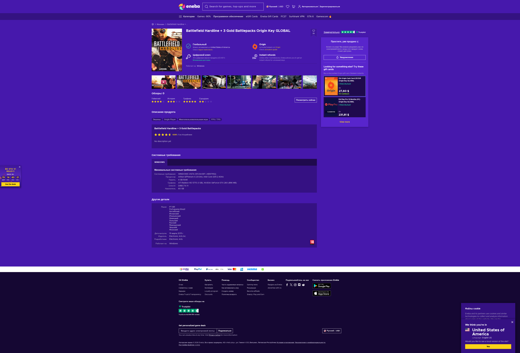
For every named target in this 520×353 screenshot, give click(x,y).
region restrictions (205, 50)
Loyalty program (211, 291)
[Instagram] (295, 284)
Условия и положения (285, 342)
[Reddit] (303, 284)
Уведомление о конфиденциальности (310, 342)
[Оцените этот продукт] (163, 135)
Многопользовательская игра (193, 120)
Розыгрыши (251, 288)
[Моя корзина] (294, 6)
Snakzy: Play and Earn (255, 294)
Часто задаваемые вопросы (232, 284)
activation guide (271, 49)
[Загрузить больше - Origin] (255, 46)
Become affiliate (253, 291)
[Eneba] (189, 6)
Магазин (160, 24)
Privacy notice (214, 335)
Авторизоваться (310, 7)
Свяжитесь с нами (186, 288)
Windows (173, 244)
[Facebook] (287, 284)
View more (345, 122)
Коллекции (209, 288)
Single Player (170, 120)
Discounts (208, 294)
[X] (291, 284)
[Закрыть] (512, 322)
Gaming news (252, 284)
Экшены (157, 120)
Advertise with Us (274, 288)
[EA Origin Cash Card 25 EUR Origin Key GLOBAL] (344, 86)
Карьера (182, 291)
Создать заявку (228, 291)
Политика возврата (229, 294)
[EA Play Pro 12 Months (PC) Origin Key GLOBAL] (345, 107)
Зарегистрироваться (330, 7)
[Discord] (299, 284)
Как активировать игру (230, 288)
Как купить (209, 284)
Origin (277, 47)
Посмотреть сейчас (305, 100)
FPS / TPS (215, 120)
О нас (181, 284)
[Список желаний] (288, 6)
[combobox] (233, 6)
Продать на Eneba (275, 284)
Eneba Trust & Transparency (190, 294)
